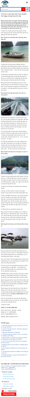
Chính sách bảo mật (8, 384)
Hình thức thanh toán (8, 374)
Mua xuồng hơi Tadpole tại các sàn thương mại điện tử (14, 348)
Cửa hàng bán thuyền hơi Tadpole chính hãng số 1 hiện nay (14, 352)
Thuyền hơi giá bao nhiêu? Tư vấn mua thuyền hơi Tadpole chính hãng (14, 335)
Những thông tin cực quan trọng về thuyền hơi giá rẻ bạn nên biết (14, 355)
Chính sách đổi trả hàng (9, 378)
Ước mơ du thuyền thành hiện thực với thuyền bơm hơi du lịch (14, 341)
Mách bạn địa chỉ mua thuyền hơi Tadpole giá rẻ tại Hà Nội (14, 345)
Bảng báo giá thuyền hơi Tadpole (11, 332)
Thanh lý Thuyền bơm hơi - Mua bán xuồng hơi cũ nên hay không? (14, 329)
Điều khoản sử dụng (8, 386)
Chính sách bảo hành (8, 376)
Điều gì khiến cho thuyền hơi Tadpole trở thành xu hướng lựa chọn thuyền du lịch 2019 (14, 338)
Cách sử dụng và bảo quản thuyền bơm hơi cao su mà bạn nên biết (14, 326)
